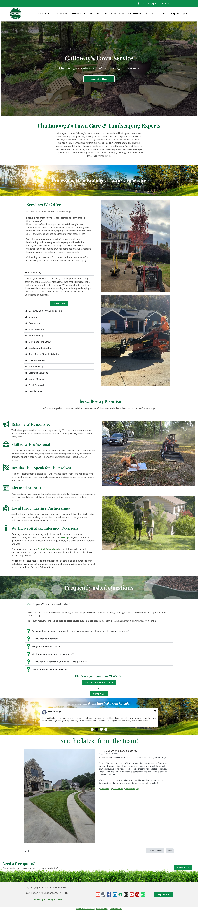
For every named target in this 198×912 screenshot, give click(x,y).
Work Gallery (117, 13)
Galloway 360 (61, 13)
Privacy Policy (102, 909)
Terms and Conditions (85, 909)
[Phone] (103, 894)
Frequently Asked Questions (47, 899)
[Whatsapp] (143, 894)
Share (170, 851)
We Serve (77, 13)
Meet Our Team (98, 13)
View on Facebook (155, 851)
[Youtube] (132, 894)
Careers (162, 13)
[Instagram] (126, 894)
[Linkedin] (115, 894)
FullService (118, 788)
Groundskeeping (132, 788)
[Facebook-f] (109, 894)
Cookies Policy (116, 909)
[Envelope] (98, 894)
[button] (92, 729)
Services (41, 13)
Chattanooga (106, 788)
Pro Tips (149, 13)
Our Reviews (134, 13)
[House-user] (120, 894)
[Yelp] (137, 894)
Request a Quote (179, 13)
